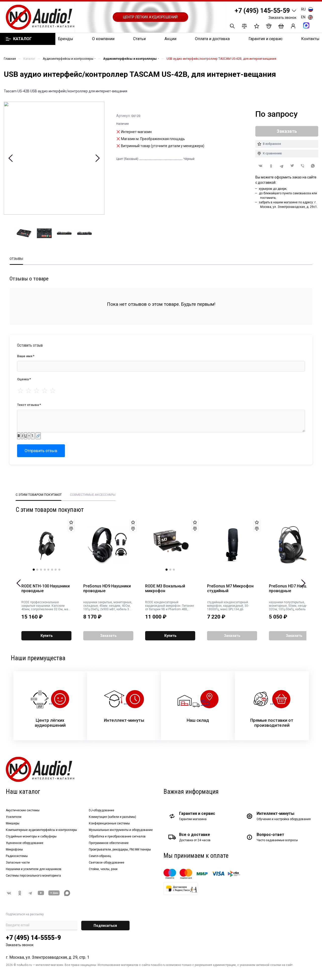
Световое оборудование (106, 862)
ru (303, 9)
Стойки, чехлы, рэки (103, 869)
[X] (292, 166)
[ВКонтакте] (260, 166)
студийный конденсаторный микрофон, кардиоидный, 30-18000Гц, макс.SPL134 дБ (228, 605)
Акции (170, 38)
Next (97, 158)
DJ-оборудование (101, 810)
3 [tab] (41, 570)
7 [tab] (56, 570)
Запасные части (18, 862)
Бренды (65, 38)
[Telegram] (281, 166)
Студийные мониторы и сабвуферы (31, 836)
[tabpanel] (46, 545)
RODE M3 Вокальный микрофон (165, 588)
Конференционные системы (109, 823)
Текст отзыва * (29, 405)
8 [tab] (59, 570)
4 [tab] (45, 570)
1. (32, 436)
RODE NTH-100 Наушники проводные (45, 588)
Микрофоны (14, 849)
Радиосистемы (17, 856)
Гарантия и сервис (266, 38)
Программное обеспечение (109, 843)
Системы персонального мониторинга (33, 875)
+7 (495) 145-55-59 (262, 10)
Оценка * (24, 379)
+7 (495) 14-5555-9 (33, 937)
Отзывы (16, 259)
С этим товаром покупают (39, 495)
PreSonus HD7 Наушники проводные (292, 588)
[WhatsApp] (313, 166)
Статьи (139, 38)
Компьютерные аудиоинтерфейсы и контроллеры (41, 830)
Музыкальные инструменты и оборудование (121, 830)
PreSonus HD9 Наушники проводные (107, 588)
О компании (103, 38)
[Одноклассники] (271, 166)
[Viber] (302, 166)
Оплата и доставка (212, 38)
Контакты (310, 38)
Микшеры (12, 823)
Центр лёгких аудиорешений (150, 17)
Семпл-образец (100, 856)
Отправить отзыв (41, 450)
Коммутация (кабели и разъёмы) (112, 817)
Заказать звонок (282, 18)
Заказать (108, 636)
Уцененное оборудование (24, 843)
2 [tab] (37, 570)
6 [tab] (52, 570)
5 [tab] (48, 570)
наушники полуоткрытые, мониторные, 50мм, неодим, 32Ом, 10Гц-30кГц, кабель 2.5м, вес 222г (291, 605)
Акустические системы (22, 810)
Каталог (22, 39)
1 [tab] (34, 570)
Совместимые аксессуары (92, 495)
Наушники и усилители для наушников (33, 869)
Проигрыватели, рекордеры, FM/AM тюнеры (120, 849)
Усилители (13, 817)
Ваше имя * (25, 356)
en (303, 17)
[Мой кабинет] (293, 26)
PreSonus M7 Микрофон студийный (230, 588)
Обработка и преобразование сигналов (117, 836)
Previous (11, 158)
